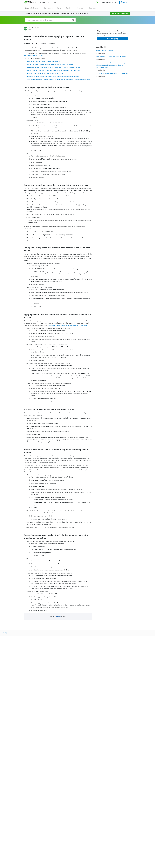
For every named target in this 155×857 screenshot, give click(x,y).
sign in (58, 616)
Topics (59, 8)
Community (80, 8)
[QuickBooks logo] (30, 2)
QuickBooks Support (31, 8)
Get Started (47, 8)
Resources (92, 8)
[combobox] (50, 20)
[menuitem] (32, 8)
